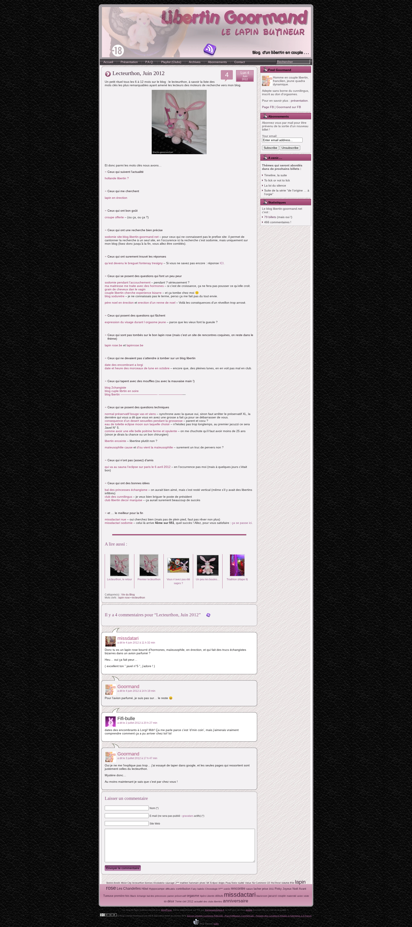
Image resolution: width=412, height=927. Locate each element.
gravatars (187, 815)
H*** (220, 889)
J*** (177, 883)
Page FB (268, 107)
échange (141, 896)
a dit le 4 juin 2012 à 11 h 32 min (136, 642)
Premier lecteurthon (149, 579)
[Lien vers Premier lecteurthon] (149, 575)
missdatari (128, 638)
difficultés (170, 889)
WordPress (166, 910)
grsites (249, 910)
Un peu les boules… (208, 579)
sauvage (169, 883)
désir (170, 901)
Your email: (269, 136)
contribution (183, 888)
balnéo (200, 889)
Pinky (278, 888)
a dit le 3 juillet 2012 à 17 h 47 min (137, 758)
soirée (227, 889)
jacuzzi (272, 895)
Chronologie (211, 889)
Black (133, 896)
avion (300, 896)
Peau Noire (231, 883)
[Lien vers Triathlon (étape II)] (237, 575)
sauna (285, 882)
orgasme (193, 895)
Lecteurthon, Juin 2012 (138, 73)
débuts (219, 895)
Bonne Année (113, 883)
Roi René (276, 883)
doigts (221, 883)
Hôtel (145, 888)
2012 (190, 901)
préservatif (180, 896)
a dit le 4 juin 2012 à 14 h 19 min (136, 690)
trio (292, 882)
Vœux (248, 883)
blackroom (261, 896)
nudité (241, 883)
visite (306, 896)
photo (202, 883)
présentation (299, 100)
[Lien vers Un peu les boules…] (208, 575)
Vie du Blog (128, 594)
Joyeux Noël (290, 888)
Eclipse (214, 883)
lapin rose (124, 597)
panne (170, 896)
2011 (271, 889)
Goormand (128, 686)
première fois (121, 895)
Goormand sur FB (288, 107)
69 (165, 901)
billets (270, 217)
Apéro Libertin (207, 896)
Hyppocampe (157, 888)
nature (249, 889)
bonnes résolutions (155, 883)
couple (282, 895)
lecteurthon (138, 597)
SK (207, 883)
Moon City (126, 883)
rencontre (238, 888)
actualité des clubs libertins (208, 901)
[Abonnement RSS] (210, 50)
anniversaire (235, 900)
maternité (291, 896)
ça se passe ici (242, 523)
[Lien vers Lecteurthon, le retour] (119, 575)
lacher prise (261, 888)
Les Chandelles (129, 888)
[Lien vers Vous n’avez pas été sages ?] (178, 575)
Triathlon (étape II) (237, 579)
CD (268, 883)
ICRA (216, 923)
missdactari (240, 894)
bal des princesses (157, 896)
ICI (222, 263)
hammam (194, 883)
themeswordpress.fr (214, 910)
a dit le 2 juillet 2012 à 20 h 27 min (137, 722)
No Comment (259, 883)
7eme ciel (180, 901)
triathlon (184, 883)
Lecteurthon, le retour (119, 579)
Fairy (194, 889)
